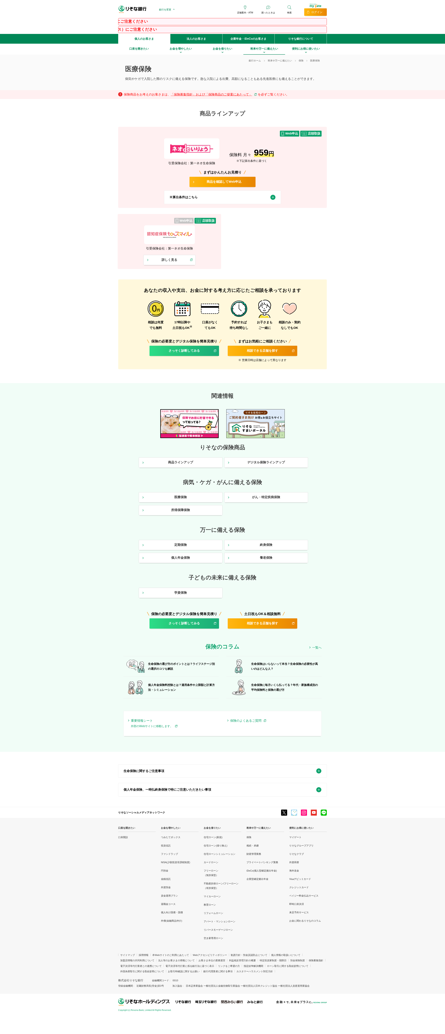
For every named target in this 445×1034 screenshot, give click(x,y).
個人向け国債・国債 (172, 912)
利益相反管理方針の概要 (242, 960)
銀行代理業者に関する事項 (218, 971)
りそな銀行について (300, 38)
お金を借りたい (212, 827)
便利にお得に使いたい (301, 827)
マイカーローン (212, 896)
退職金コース (168, 904)
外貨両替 (294, 862)
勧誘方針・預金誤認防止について (249, 955)
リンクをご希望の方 (229, 966)
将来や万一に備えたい (258, 827)
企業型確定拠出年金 (257, 879)
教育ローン (210, 904)
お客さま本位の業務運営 (212, 960)
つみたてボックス (170, 837)
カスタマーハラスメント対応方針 (254, 971)
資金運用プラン (169, 895)
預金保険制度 (297, 960)
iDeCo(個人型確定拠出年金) (261, 870)
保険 (248, 837)
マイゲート (295, 837)
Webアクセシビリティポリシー (210, 955)
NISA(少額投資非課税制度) (175, 862)
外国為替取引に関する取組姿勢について (142, 971)
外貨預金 (166, 887)
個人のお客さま (144, 38)
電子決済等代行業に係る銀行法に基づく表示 (189, 966)
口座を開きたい (126, 827)
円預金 (164, 870)
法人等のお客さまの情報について (176, 960)
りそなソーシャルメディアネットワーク (141, 812)
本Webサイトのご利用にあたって (170, 955)
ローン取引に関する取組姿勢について (287, 966)
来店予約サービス (299, 912)
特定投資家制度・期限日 (273, 960)
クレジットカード (299, 887)
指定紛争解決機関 (253, 966)
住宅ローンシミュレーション (219, 854)
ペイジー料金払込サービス (303, 895)
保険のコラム (222, 646)
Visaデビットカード (300, 879)
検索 (289, 12)
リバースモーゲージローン (218, 929)
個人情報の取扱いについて (285, 955)
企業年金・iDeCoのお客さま (248, 38)
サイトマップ (127, 955)
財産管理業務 (253, 854)
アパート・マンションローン (219, 921)
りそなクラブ (296, 854)
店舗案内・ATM (245, 12)
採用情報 (143, 955)
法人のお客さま (196, 38)
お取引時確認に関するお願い (184, 971)
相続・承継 (252, 845)
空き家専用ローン (213, 938)
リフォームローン (213, 913)
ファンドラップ (169, 854)
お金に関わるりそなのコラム (305, 920)
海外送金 (294, 870)
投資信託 (166, 845)
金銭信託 (166, 879)
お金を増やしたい (170, 827)
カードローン (211, 862)
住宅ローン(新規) (213, 837)
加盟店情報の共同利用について (137, 960)
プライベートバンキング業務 (262, 862)
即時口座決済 (296, 904)
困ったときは (268, 12)
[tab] (222, 197)
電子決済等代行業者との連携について (141, 966)
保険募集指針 (316, 960)
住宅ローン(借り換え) (215, 845)
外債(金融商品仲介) (171, 920)
